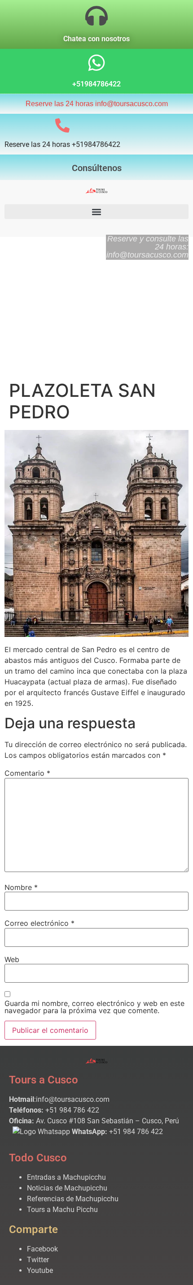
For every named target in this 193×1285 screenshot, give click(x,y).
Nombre (21, 887)
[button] (96, 211)
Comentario (27, 773)
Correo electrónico (39, 923)
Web (11, 959)
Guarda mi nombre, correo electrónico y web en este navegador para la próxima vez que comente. (94, 1007)
